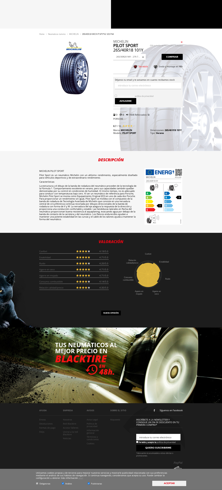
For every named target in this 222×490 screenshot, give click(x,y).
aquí (81, 478)
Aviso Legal (92, 419)
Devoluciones (46, 423)
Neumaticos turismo (57, 34)
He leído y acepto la (157, 442)
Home (41, 34)
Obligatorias (44, 483)
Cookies (90, 443)
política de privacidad (144, 96)
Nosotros (67, 419)
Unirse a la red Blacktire (70, 433)
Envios (42, 419)
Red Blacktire (69, 423)
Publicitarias (96, 483)
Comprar (172, 57)
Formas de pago (47, 427)
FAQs (41, 431)
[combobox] (129, 57)
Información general (93, 431)
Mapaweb (115, 419)
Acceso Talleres (70, 427)
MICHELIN (74, 34)
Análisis (68, 483)
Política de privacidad (92, 425)
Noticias (67, 438)
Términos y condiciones (93, 438)
